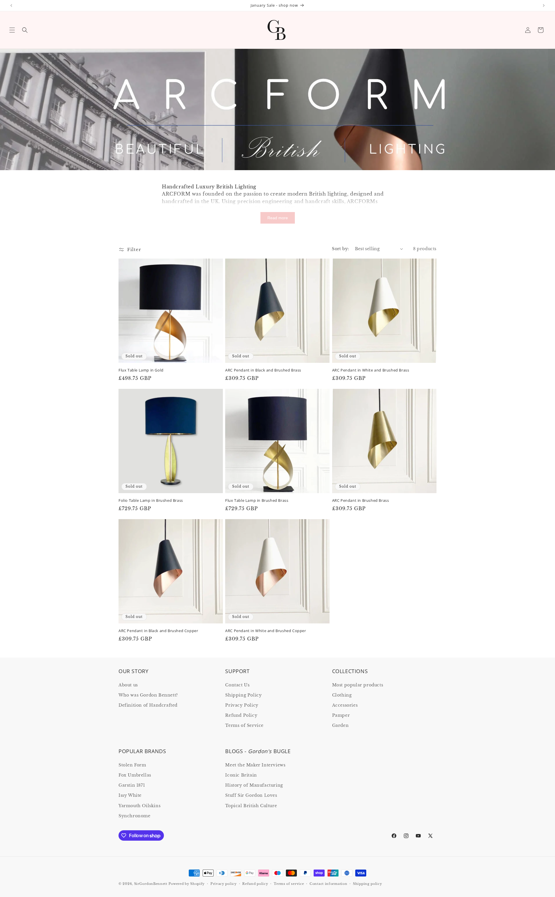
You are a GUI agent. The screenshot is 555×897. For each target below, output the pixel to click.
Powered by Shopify (187, 884)
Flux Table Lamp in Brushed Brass (256, 500)
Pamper (341, 715)
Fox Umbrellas (135, 775)
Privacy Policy (241, 705)
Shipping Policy (243, 695)
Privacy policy (223, 884)
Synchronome (135, 815)
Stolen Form (132, 765)
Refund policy (255, 884)
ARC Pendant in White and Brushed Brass (370, 370)
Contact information (328, 884)
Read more (277, 218)
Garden (340, 725)
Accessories (345, 705)
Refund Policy (241, 715)
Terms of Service (244, 725)
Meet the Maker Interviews (255, 765)
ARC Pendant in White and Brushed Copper (265, 630)
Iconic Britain (241, 775)
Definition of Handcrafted (148, 705)
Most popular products (357, 685)
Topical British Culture (251, 805)
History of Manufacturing (254, 785)
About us (128, 685)
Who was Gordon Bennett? (148, 695)
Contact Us (237, 685)
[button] (12, 30)
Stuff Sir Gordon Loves (251, 795)
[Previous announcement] (11, 5)
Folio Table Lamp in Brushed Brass (151, 500)
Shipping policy (367, 884)
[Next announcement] (543, 5)
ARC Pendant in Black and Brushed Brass (263, 370)
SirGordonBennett (150, 884)
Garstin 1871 (132, 785)
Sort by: (340, 248)
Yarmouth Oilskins (139, 805)
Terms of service (289, 884)
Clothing (342, 695)
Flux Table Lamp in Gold (141, 370)
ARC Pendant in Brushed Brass (360, 500)
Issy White (130, 795)
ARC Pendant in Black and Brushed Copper (158, 630)
